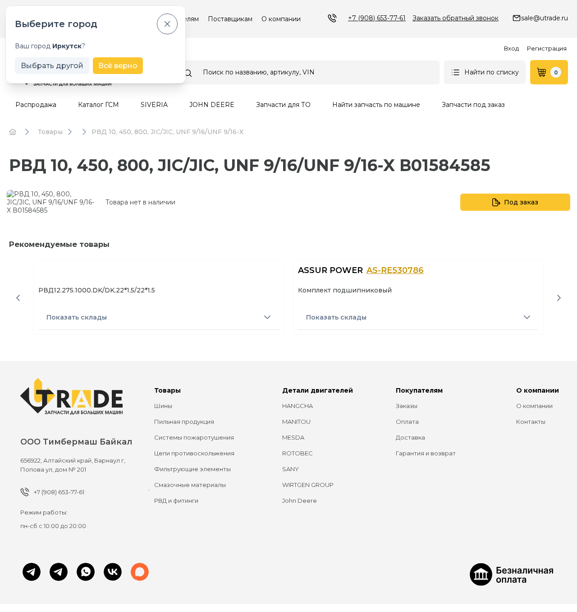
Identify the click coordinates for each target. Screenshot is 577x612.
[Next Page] (559, 298)
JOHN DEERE (211, 105)
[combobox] (307, 72)
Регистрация (547, 48)
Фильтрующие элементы (192, 469)
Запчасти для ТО (283, 105)
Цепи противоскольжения (194, 453)
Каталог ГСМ (98, 105)
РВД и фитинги (176, 500)
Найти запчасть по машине (376, 105)
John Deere (299, 500)
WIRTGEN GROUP (308, 484)
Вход (511, 48)
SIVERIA (154, 105)
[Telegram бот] (59, 573)
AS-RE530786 (395, 270)
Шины (163, 405)
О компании (281, 19)
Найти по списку (491, 72)
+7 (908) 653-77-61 (377, 18)
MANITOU (296, 421)
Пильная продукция (184, 421)
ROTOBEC (297, 453)
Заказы (406, 405)
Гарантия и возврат (426, 453)
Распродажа (35, 105)
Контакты (530, 421)
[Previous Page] (18, 298)
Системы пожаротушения (194, 437)
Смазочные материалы (190, 484)
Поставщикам (230, 19)
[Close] (167, 24)
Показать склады (76, 317)
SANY (290, 469)
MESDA (293, 437)
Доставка (410, 437)
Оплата (407, 421)
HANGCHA (297, 405)
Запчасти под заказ (473, 105)
